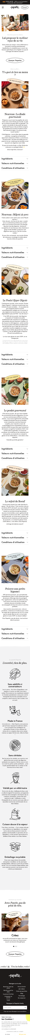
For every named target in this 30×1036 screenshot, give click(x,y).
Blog (21, 993)
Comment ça (8, 997)
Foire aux (21, 991)
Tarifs (8, 1000)
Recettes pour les (8, 987)
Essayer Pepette (15, 60)
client (21, 989)
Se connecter (21, 998)
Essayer (24, 7)
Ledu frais (8, 994)
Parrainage (22, 995)
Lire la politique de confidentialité (9, 1029)
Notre (22, 986)
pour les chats (8, 991)
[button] (15, 158)
